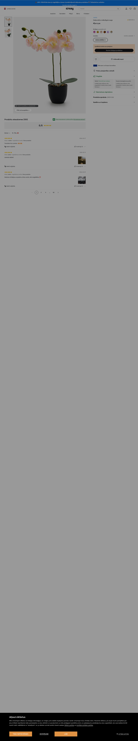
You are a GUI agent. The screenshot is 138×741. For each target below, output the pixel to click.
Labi (66, 734)
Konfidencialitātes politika (85, 725)
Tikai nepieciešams (20, 734)
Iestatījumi (44, 734)
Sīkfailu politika (69, 725)
